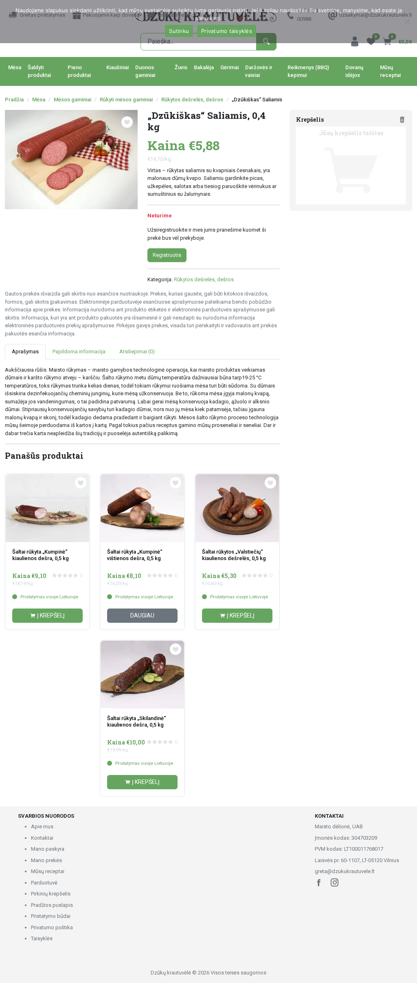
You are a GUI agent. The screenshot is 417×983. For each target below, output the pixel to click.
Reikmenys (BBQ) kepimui (308, 71)
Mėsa (14, 67)
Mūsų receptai (390, 71)
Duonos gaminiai (145, 71)
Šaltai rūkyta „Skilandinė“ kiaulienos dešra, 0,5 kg (136, 721)
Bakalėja (204, 67)
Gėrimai (229, 67)
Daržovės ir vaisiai (258, 71)
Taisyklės (42, 938)
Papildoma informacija (79, 351)
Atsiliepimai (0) (137, 351)
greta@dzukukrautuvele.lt (345, 871)
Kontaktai (42, 838)
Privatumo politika (52, 927)
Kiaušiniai (117, 67)
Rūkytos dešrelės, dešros (192, 99)
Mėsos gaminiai (72, 99)
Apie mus (42, 826)
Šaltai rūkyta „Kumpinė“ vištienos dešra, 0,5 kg (134, 555)
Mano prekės (46, 860)
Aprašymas (25, 351)
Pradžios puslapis (52, 905)
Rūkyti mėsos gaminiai (126, 99)
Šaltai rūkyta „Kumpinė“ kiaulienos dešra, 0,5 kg (40, 555)
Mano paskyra (47, 849)
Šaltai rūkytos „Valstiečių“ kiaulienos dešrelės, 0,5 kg (234, 555)
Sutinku (179, 31)
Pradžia (14, 99)
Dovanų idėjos (354, 71)
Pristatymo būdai (50, 916)
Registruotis (167, 255)
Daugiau (142, 615)
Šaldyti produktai (39, 71)
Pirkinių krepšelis (50, 894)
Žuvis (181, 67)
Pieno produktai (79, 71)
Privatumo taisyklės (226, 31)
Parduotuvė (44, 883)
